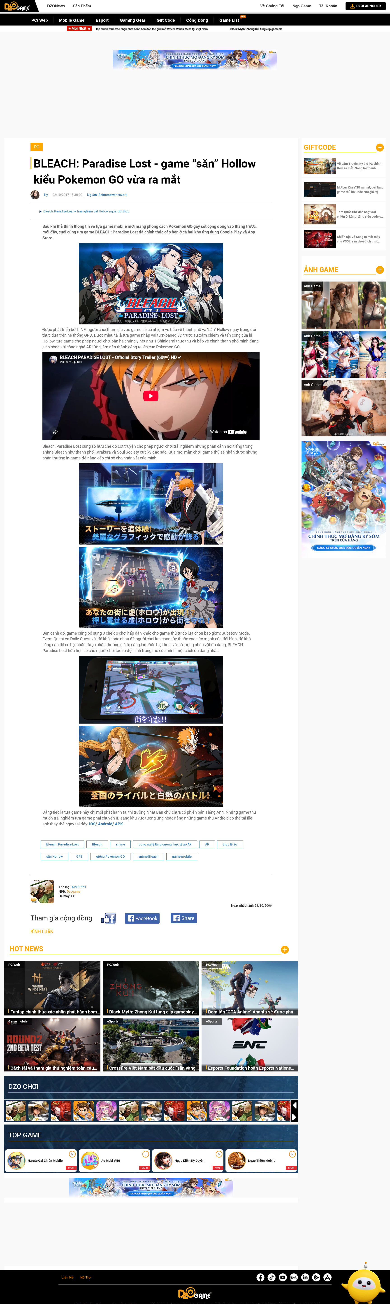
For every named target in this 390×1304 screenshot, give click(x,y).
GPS (79, 856)
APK (119, 824)
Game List (229, 20)
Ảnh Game (321, 270)
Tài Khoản (328, 6)
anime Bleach (148, 856)
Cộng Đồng (197, 20)
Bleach (97, 844)
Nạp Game (301, 6)
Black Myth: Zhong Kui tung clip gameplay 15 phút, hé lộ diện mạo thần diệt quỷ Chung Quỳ (170, 29)
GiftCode (320, 147)
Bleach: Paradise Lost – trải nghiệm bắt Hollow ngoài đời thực (86, 211)
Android (105, 824)
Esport (102, 20)
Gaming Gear (132, 20)
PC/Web (14, 964)
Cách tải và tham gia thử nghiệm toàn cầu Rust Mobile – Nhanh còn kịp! (52, 1068)
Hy (46, 195)
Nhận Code (354, 166)
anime (120, 844)
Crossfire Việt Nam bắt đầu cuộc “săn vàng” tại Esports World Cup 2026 (153, 1068)
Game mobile (18, 1021)
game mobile (182, 856)
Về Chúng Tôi (272, 6)
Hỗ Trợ (85, 1278)
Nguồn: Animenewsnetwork (107, 195)
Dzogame (73, 891)
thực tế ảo (230, 844)
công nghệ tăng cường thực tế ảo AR (165, 844)
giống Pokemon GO (110, 856)
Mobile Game (71, 20)
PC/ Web (39, 20)
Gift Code (166, 20)
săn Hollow (54, 856)
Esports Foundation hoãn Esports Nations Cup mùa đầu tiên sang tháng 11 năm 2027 (251, 1068)
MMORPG (79, 887)
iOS (92, 824)
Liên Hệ (67, 1278)
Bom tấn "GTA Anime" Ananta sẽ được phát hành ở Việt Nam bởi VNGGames (251, 1012)
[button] (294, 1117)
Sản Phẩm (82, 6)
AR (207, 844)
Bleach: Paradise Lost (62, 844)
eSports (112, 1021)
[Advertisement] (195, 106)
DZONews (56, 6)
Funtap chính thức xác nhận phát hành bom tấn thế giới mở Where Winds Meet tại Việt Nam (53, 1012)
